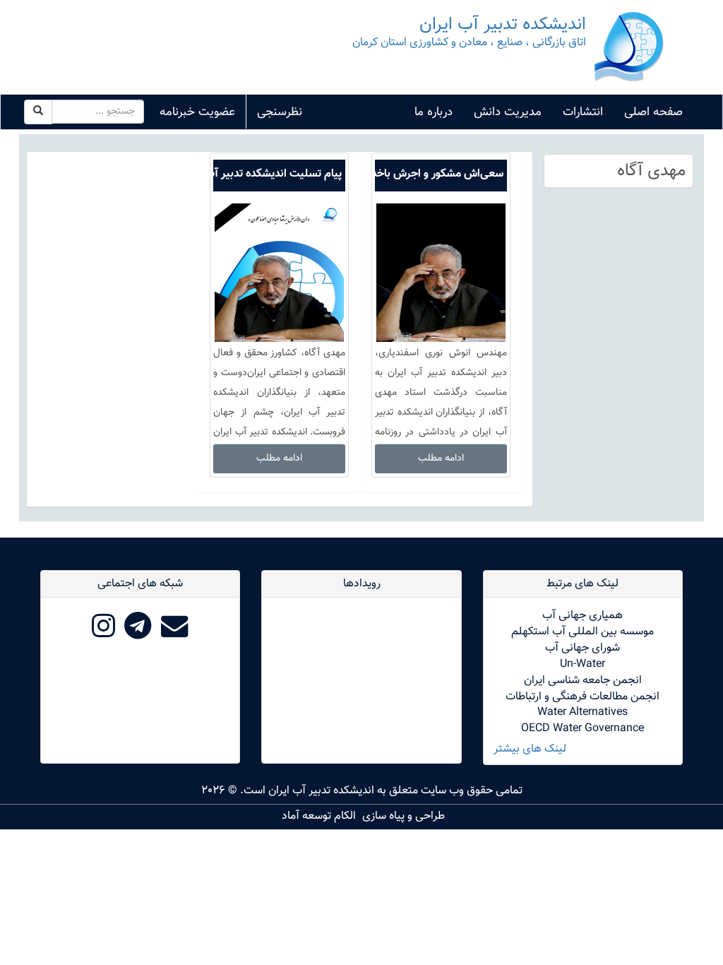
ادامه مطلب (441, 458)
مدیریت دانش (508, 112)
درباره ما (433, 112)
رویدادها (362, 584)
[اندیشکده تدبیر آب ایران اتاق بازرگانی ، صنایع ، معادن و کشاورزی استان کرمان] (629, 48)
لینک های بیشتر (530, 750)
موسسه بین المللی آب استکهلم (582, 632)
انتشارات (583, 112)
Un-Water (582, 664)
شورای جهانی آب (582, 648)
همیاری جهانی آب (582, 615)
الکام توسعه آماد (319, 816)
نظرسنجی (279, 112)
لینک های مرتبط (582, 584)
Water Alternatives (582, 712)
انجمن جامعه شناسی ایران (583, 680)
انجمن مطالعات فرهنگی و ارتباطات (582, 697)
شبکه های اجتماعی (140, 584)
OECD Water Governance (582, 729)
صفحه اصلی (653, 112)
